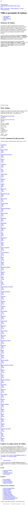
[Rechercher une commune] (1, 7)
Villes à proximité (7, 18)
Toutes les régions (7, 480)
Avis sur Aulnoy (6, 16)
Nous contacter (6, 474)
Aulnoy (22, 8)
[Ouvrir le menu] (2, 7)
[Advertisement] (14, 62)
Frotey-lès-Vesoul (8, 488)
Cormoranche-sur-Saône (10, 498)
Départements (11, 5)
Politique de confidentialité (16, 503)
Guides (18, 5)
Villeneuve (7, 491)
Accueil (2, 5)
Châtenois (7, 493)
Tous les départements (8, 481)
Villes (15, 5)
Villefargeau (7, 494)
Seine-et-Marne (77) (15, 8)
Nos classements (6, 479)
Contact (23, 503)
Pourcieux (7, 489)
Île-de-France (7, 8)
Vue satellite (5, 17)
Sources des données (7, 470)
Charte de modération (8, 472)
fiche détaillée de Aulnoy (19, 455)
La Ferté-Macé (8, 495)
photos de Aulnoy (12, 456)
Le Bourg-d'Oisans (9, 496)
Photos (4, 20)
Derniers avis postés (7, 483)
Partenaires (5, 471)
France (2, 8)
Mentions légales (6, 503)
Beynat (6, 490)
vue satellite (3, 456)
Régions (6, 5)
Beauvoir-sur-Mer (9, 499)
